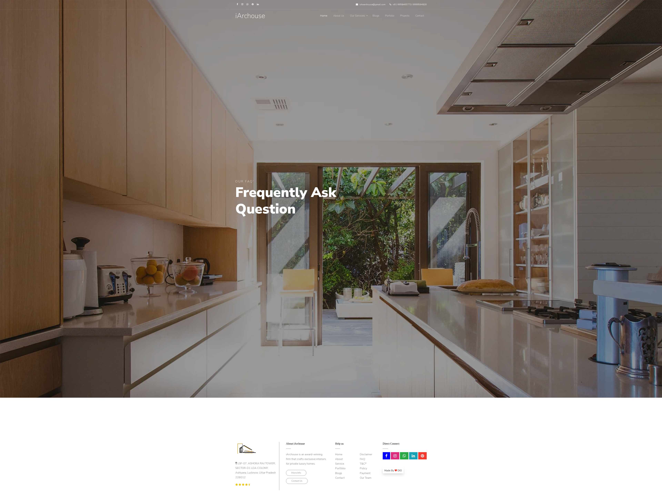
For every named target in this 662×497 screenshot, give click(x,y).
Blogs (376, 15)
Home (323, 15)
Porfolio (389, 15)
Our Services (357, 15)
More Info (296, 472)
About (339, 459)
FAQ (362, 459)
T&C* (363, 464)
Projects (404, 15)
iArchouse (250, 16)
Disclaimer (366, 454)
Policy (363, 468)
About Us (338, 15)
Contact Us (296, 481)
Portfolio (340, 468)
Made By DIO (393, 470)
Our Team (365, 478)
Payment (365, 473)
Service (339, 464)
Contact (419, 15)
